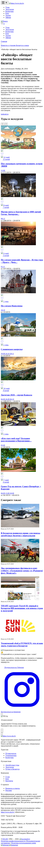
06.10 (12, 399)
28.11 (12, 354)
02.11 (3, 267)
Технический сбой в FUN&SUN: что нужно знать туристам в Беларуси (22, 644)
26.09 (3, 354)
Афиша (8, 17)
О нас (7, 777)
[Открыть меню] (5, 3)
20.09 (12, 493)
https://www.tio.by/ (8, 812)
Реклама (8, 790)
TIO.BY (5, 839)
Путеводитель (10, 753)
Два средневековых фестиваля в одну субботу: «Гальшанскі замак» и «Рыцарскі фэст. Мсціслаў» (22, 570)
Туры (7, 7)
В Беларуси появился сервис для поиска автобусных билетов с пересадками (20, 534)
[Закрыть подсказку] (2, 714)
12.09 (3, 170)
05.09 (3, 445)
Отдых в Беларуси (12, 769)
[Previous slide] (2, 124)
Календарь (9, 11)
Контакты (9, 781)
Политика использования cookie (23, 843)
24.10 (7, 354)
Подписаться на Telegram (14, 667)
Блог (7, 13)
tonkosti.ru (4, 114)
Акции (8, 15)
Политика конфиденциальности (13, 841)
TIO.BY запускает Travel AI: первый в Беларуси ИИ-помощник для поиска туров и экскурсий (22, 608)
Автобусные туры (12, 765)
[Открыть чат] (2, 731)
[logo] (16, 3)
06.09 (3, 399)
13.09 (7, 493)
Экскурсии (9, 9)
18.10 (3, 310)
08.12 (3, 219)
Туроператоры (10, 755)
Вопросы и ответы (12, 788)
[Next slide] (6, 124)
